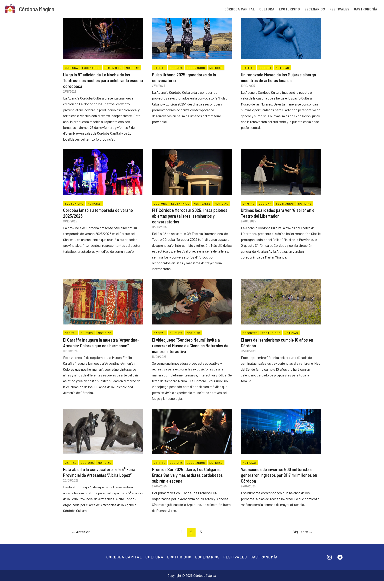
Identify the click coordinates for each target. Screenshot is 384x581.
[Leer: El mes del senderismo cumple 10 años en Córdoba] (281, 298)
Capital (159, 67)
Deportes (250, 332)
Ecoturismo (289, 9)
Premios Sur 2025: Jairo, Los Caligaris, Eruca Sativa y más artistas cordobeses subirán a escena (187, 475)
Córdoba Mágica (36, 9)
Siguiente (302, 531)
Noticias (132, 67)
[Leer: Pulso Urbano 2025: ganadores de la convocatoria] (192, 33)
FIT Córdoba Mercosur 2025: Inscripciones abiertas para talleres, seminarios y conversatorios (189, 215)
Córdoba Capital (239, 9)
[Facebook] (340, 557)
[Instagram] (329, 557)
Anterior (81, 531)
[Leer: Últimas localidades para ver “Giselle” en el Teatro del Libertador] (281, 169)
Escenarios (314, 9)
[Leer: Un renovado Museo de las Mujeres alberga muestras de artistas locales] (281, 33)
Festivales (340, 9)
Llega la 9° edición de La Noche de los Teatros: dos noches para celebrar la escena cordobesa (103, 80)
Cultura (266, 9)
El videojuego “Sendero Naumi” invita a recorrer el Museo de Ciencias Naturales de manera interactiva (190, 345)
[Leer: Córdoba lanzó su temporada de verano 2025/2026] (103, 169)
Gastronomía (365, 9)
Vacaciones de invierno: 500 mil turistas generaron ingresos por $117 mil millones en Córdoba (279, 475)
